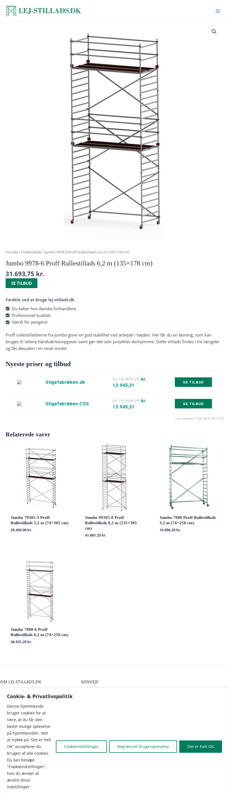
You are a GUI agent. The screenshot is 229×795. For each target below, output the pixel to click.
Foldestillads (31, 252)
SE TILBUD (21, 283)
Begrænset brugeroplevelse (143, 746)
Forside (12, 252)
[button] (214, 32)
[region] (114, 741)
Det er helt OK (200, 746)
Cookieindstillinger (81, 746)
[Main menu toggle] (217, 11)
